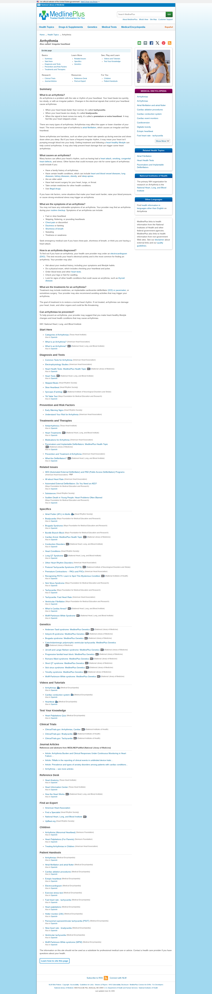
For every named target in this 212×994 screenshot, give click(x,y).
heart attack (106, 158)
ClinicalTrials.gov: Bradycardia (59, 734)
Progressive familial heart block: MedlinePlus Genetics (69, 654)
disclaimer (159, 240)
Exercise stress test (54, 893)
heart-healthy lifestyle (116, 142)
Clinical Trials (50, 78)
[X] (157, 43)
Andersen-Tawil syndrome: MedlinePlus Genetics (67, 629)
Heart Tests (50, 376)
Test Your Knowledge (112, 61)
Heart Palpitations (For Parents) (59, 839)
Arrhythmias (50, 688)
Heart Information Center (56, 787)
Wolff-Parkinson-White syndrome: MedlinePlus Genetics (70, 676)
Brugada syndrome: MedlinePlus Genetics (64, 638)
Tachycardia (50, 590)
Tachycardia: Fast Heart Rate (58, 597)
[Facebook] (151, 43)
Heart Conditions (52, 551)
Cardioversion (143, 122)
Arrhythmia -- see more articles (59, 769)
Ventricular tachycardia (55, 935)
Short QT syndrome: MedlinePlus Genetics (64, 663)
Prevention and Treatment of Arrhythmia (63, 454)
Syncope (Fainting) (53, 392)
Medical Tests (109, 27)
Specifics (77, 61)
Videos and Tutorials (112, 59)
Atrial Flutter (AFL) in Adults (57, 514)
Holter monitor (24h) (54, 914)
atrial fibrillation (89, 127)
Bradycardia (50, 518)
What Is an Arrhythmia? (55, 341)
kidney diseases (62, 176)
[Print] (145, 43)
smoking (116, 158)
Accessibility (74, 984)
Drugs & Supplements (71, 27)
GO (169, 14)
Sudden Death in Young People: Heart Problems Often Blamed (73, 497)
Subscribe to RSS (95, 978)
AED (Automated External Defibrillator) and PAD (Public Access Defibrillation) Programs (84, 472)
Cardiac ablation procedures (58, 871)
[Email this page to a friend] (139, 43)
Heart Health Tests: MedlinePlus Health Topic (65, 369)
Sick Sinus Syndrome (54, 583)
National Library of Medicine (52, 5)
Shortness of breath (54, 229)
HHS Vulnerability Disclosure (119, 984)
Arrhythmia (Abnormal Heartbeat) (60, 832)
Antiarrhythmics (52, 426)
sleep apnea (87, 176)
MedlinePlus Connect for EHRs (140, 984)
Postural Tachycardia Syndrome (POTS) (63, 567)
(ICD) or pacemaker (117, 290)
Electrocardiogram (53, 886)
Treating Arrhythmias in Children (59, 846)
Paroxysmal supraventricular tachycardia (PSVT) (67, 921)
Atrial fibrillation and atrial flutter (59, 864)
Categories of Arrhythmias (57, 335)
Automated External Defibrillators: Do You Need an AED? (71, 483)
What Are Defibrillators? (56, 458)
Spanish (54, 337)
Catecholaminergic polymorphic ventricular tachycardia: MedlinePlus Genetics (80, 642)
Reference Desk (80, 78)
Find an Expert (80, 81)
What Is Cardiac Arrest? (56, 608)
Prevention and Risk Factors (56, 67)
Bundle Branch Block (54, 532)
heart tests (76, 272)
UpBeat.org (50, 821)
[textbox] (141, 14)
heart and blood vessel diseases (105, 173)
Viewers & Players (101, 984)
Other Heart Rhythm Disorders (59, 563)
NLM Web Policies (55, 984)
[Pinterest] (163, 43)
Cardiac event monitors (147, 118)
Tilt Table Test (51, 396)
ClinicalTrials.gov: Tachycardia (59, 738)
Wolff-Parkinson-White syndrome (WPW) (63, 942)
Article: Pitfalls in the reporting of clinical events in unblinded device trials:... (79, 760)
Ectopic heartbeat (53, 878)
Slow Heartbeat (52, 387)
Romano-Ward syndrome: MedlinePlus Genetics (67, 659)
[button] (162, 141)
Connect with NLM (118, 978)
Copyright (65, 984)
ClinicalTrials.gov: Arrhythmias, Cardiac (63, 729)
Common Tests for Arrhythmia (58, 360)
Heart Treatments (53, 433)
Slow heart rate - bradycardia (58, 928)
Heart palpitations (53, 907)
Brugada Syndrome (54, 525)
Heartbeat (49, 702)
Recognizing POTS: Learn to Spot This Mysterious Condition (72, 576)
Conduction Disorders (55, 544)
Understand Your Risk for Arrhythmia (61, 414)
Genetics (92, 27)
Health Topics (46, 27)
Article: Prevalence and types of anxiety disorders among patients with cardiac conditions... (86, 764)
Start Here (49, 61)
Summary (48, 59)
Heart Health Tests (145, 160)
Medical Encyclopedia (133, 27)
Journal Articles (51, 81)
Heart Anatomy (52, 780)
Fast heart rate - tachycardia (58, 900)
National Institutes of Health (148, 988)
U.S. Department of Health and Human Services (121, 988)
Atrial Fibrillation (144, 156)
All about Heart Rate (54, 479)
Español (169, 27)
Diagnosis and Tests (53, 64)
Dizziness (49, 225)
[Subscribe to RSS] (169, 43)
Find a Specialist (52, 812)
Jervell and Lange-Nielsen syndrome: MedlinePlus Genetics (72, 650)
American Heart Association (57, 808)
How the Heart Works (55, 794)
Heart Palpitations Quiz (55, 715)
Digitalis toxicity (144, 127)
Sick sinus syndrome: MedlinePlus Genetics (65, 667)
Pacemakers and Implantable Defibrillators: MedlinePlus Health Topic (76, 444)
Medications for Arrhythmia (57, 440)
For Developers (157, 984)
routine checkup (58, 210)
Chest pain (50, 222)
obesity (73, 176)
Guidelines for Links (87, 984)
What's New (143, 19)
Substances (50, 493)
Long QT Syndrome (54, 555)
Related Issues (80, 59)
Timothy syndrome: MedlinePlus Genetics (64, 672)
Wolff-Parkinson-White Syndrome (60, 615)
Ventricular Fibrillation (55, 601)
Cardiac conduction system (57, 694)
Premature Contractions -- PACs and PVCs (64, 571)
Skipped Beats (51, 383)
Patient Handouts (111, 81)
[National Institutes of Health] (39, 4)
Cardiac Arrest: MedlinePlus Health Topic (63, 537)
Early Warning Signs (54, 410)
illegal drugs (55, 188)
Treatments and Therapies (55, 69)
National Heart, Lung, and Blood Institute (63, 816)
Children (107, 78)
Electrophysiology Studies (57, 364)
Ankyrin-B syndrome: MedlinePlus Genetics (65, 634)
